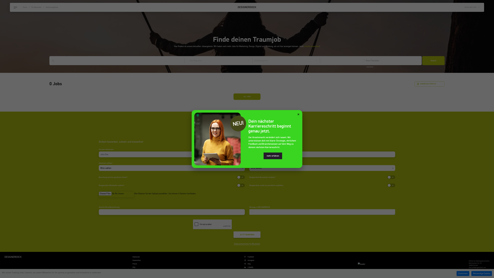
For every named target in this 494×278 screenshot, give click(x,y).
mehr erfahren (273, 156)
